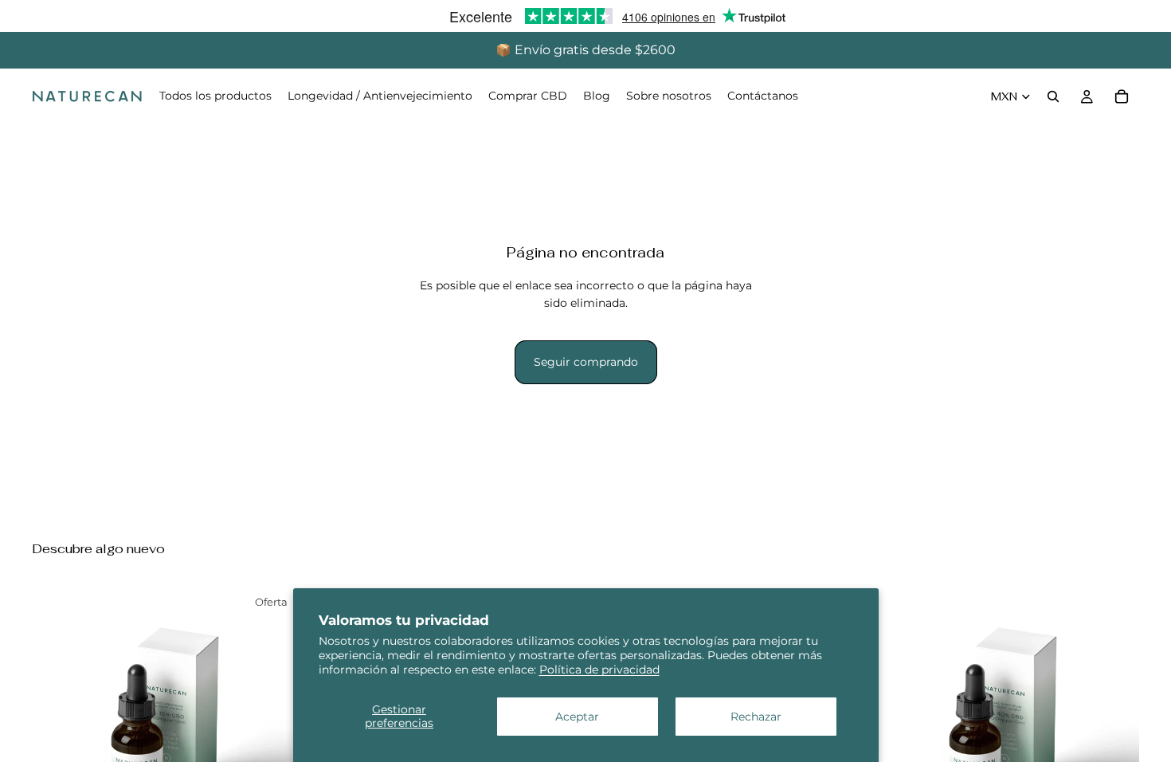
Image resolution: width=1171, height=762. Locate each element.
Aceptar (577, 716)
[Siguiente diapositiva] (278, 719)
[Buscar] (1053, 96)
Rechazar (755, 716)
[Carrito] (1121, 96)
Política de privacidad (599, 669)
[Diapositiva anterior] (56, 719)
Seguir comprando (586, 362)
